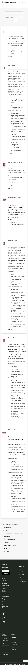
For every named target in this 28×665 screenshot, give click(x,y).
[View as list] (15, 20)
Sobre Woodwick (14, 648)
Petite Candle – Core (14, 197)
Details (10, 56)
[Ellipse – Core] (4, 432)
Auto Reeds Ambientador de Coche (13, 533)
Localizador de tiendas (14, 638)
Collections (7, 536)
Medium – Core (12, 240)
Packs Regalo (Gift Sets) (10, 545)
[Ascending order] (21, 12)
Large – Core (12, 337)
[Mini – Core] (4, 67)
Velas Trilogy (7, 551)
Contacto (5, 643)
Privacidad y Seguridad (5, 649)
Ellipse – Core (12, 429)
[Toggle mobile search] (22, 2)
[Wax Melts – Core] (4, 32)
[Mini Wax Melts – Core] (4, 164)
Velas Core (7, 548)
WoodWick (6, 530)
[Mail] (3, 621)
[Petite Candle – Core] (4, 199)
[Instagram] (3, 617)
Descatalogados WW (9, 539)
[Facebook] (3, 613)
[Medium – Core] (4, 243)
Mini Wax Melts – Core (15, 162)
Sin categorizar (7, 527)
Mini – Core (11, 65)
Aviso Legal (5, 654)
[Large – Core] (4, 340)
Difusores (6, 542)
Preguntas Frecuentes (14, 643)
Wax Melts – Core (13, 30)
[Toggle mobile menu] (25, 2)
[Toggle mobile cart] (19, 2)
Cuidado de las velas (5, 639)
